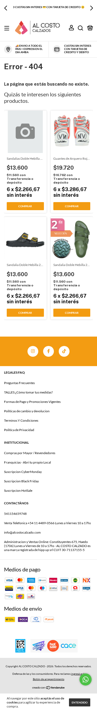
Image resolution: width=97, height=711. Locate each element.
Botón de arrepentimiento (48, 679)
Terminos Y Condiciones (21, 420)
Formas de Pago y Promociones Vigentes (32, 402)
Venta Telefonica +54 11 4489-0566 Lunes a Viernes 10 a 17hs (47, 523)
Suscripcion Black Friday (21, 481)
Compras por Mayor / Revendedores (29, 453)
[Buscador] (80, 28)
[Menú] (7, 28)
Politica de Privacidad (19, 430)
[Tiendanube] (48, 687)
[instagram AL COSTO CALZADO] (32, 351)
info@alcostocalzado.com (22, 532)
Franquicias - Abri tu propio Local (27, 462)
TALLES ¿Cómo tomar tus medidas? (28, 392)
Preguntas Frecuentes (19, 383)
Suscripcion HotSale (18, 490)
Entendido (80, 702)
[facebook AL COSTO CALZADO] (48, 351)
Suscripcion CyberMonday (23, 472)
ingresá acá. (78, 673)
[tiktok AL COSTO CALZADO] (64, 351)
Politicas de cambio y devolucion (27, 411)
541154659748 (15, 514)
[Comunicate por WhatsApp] (85, 679)
